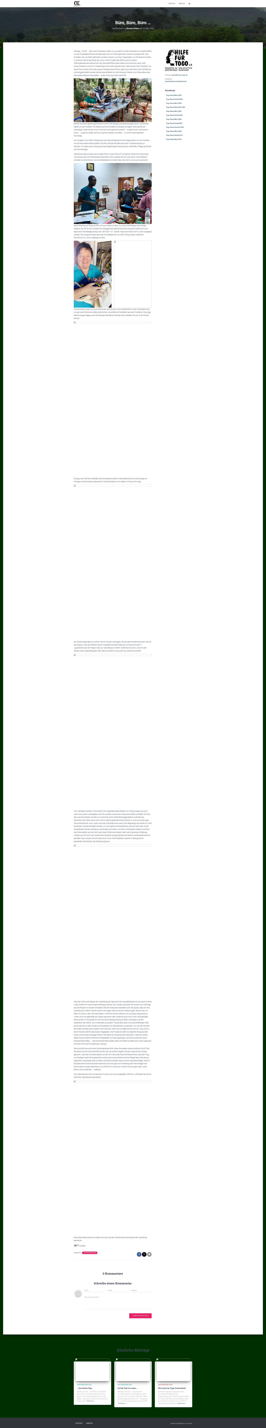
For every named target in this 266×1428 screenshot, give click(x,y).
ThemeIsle (188, 1423)
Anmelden (182, 3)
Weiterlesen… (91, 1401)
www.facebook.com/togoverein (175, 81)
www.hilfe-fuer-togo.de (179, 75)
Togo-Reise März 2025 (174, 95)
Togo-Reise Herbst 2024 (174, 99)
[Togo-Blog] (77, 3)
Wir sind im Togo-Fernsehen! (172, 1388)
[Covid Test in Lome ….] (133, 1370)
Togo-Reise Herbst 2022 (174, 115)
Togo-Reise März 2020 (174, 131)
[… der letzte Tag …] (92, 1370)
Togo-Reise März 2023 (174, 111)
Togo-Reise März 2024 (174, 103)
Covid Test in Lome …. (127, 1388)
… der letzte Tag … (85, 1388)
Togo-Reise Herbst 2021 (174, 123)
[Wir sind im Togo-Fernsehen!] (173, 1370)
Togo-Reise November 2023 (175, 107)
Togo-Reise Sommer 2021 (175, 127)
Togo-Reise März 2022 (89, 1252)
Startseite (171, 3)
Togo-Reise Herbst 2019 (174, 135)
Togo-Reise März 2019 (174, 139)
